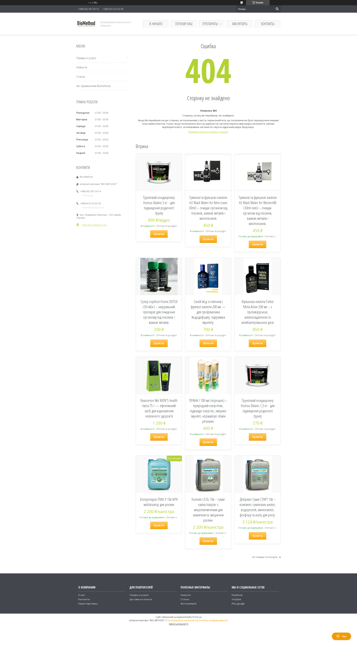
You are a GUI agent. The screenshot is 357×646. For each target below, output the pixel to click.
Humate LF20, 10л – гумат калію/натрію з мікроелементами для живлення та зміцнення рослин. (208, 510)
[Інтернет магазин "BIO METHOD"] (86, 23)
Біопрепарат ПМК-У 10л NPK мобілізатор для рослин (159, 502)
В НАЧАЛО (156, 23)
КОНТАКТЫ (267, 23)
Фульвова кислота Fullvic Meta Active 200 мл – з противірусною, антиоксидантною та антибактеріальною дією (257, 312)
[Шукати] (277, 9)
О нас (81, 595)
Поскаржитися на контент (181, 620)
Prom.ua (197, 617)
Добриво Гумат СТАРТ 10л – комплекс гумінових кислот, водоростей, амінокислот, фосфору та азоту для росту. (257, 507)
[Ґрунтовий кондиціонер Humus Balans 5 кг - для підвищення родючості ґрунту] (159, 172)
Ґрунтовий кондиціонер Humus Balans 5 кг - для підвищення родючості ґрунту (159, 205)
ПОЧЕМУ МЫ (183, 23)
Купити (159, 234)
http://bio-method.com (94, 224)
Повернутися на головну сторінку (208, 132)
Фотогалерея (188, 603)
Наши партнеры (88, 603)
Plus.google (238, 603)
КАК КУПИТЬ (239, 23)
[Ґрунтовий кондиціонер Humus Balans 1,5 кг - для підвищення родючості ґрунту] (258, 375)
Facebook (237, 595)
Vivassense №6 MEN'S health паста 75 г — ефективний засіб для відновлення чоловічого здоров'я (158, 408)
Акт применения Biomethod (93, 86)
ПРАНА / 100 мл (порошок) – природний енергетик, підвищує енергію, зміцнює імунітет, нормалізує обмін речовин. (208, 411)
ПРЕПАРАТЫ (210, 23)
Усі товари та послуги (264, 557)
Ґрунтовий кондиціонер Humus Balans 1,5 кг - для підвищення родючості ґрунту (257, 408)
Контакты (84, 599)
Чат (344, 636)
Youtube (236, 599)
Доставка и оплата (140, 599)
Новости (81, 67)
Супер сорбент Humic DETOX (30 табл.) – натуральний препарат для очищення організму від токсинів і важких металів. (159, 312)
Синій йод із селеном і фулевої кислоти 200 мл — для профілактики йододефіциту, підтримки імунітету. (208, 312)
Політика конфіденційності (213, 620)
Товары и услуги (86, 58)
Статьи (80, 76)
